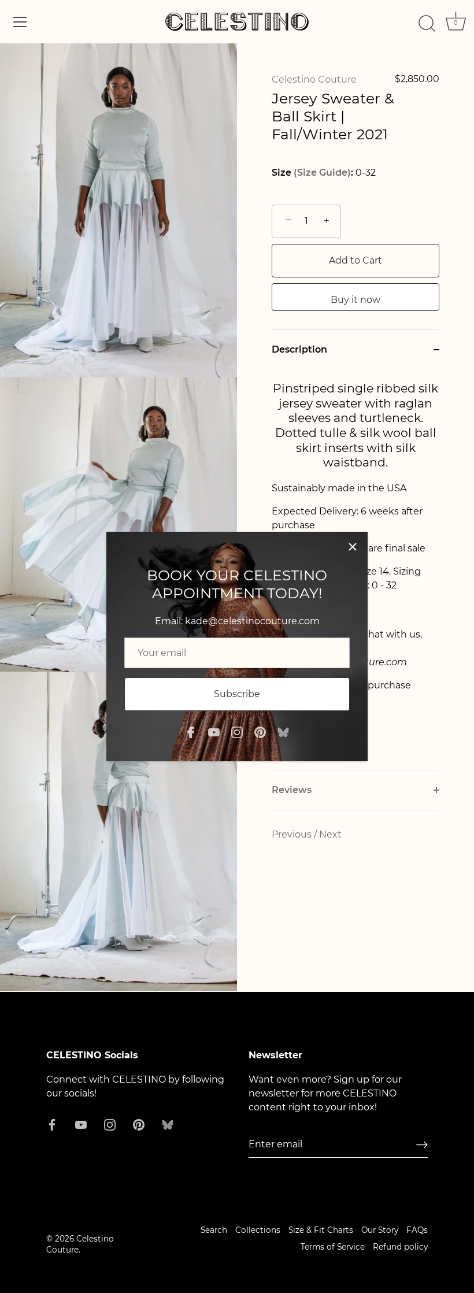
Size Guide (322, 172)
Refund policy (400, 1246)
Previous (293, 834)
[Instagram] (237, 731)
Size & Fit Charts (320, 1230)
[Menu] (20, 22)
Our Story (379, 1230)
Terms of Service (333, 1246)
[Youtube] (214, 731)
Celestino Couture (314, 79)
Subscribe (237, 693)
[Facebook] (191, 731)
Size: (312, 172)
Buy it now (355, 299)
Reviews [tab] (292, 789)
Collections (257, 1230)
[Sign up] (422, 1145)
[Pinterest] (260, 731)
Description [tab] (299, 349)
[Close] (352, 547)
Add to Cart (355, 260)
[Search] (426, 23)
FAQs (417, 1230)
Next (330, 834)
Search (214, 1230)
